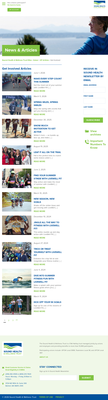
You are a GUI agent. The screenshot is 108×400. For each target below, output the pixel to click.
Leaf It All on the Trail (47, 152)
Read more (39, 91)
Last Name (88, 107)
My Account (14, 10)
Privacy (60, 397)
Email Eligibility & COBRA (15, 370)
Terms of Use (46, 397)
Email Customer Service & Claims (18, 367)
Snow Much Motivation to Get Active (45, 128)
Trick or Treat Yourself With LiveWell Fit (48, 252)
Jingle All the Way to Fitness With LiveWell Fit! (46, 225)
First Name (88, 96)
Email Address (90, 85)
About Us (44, 357)
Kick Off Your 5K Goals (47, 302)
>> (17, 320)
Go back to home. (14, 5)
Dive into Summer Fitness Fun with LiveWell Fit (44, 278)
